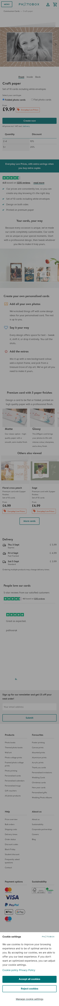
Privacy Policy (27, 970)
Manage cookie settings (29, 999)
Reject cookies (29, 988)
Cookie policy (10, 970)
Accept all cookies (29, 979)
